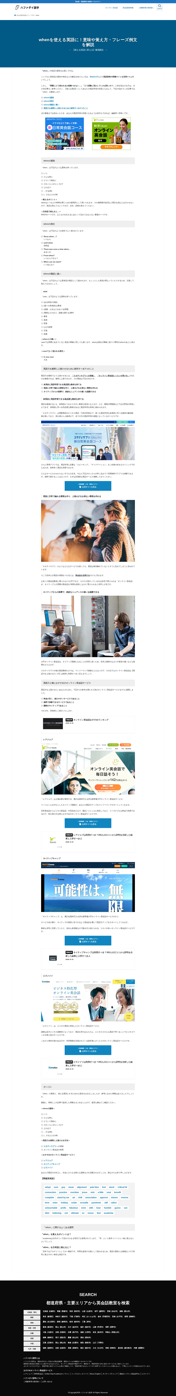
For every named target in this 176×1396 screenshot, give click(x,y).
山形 (83, 1311)
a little (100, 1192)
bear (98, 1208)
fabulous (73, 1208)
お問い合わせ (47, 1382)
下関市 (100, 1343)
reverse (124, 1197)
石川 (69, 1327)
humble (107, 1208)
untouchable (51, 1208)
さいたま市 (91, 1316)
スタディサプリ (50, 1146)
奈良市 (100, 1332)
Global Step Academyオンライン (57, 1374)
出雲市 (75, 1343)
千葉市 (76, 1316)
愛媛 (69, 1337)
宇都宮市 (106, 1316)
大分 (94, 1348)
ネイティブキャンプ (52, 1164)
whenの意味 (49, 97)
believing (56, 1213)
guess (118, 1208)
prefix (63, 1208)
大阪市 (50, 1332)
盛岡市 (101, 1311)
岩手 (96, 1311)
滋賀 (82, 1332)
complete (49, 1197)
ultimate (75, 1213)
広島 (44, 1343)
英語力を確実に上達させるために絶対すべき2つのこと (66, 108)
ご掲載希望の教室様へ (146, 8)
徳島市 (50, 1337)
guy (63, 1187)
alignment (82, 1187)
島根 (69, 1343)
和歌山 (107, 1332)
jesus (84, 1192)
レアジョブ (48, 1160)
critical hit (122, 1187)
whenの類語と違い (51, 105)
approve (104, 1197)
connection (50, 1192)
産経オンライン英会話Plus (130, 1374)
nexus (91, 1213)
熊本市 (87, 1348)
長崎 (69, 1348)
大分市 (100, 1348)
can (125, 1208)
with (91, 1208)
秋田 (71, 1311)
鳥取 (82, 1343)
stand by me (63, 1197)
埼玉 (83, 1316)
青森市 (64, 1311)
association (91, 1197)
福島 (121, 1311)
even (83, 1208)
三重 (83, 1322)
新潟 (44, 1327)
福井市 (87, 1327)
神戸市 (75, 1332)
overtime (74, 1192)
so (83, 1213)
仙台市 (114, 1311)
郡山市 (126, 1311)
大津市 (87, 1332)
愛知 (44, 1322)
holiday (64, 1203)
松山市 (75, 1337)
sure (56, 1187)
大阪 (44, 1332)
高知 (82, 1337)
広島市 (50, 1343)
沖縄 (135, 1348)
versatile (84, 1203)
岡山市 (62, 1343)
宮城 (108, 1311)
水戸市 (119, 1316)
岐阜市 (76, 1322)
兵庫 (69, 1332)
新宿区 (50, 1316)
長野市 (112, 1327)
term (47, 1203)
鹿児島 (120, 1348)
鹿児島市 (127, 1348)
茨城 (113, 1316)
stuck (111, 1187)
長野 (107, 1327)
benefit (117, 1192)
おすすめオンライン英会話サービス (38, 1370)
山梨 (94, 1327)
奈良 (94, 1332)
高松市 (62, 1337)
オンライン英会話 (111, 8)
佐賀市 (62, 1348)
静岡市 (64, 1322)
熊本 (82, 1348)
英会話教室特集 (128, 8)
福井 (82, 1327)
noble (74, 1203)
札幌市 (52, 1311)
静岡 (58, 1322)
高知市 (87, 1337)
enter (55, 1203)
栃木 (99, 1316)
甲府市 (100, 1327)
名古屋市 (51, 1322)
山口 (94, 1343)
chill (80, 1197)
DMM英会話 (38, 1374)
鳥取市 (87, 1343)
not (66, 1213)
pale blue (94, 1187)
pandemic (96, 1203)
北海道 (45, 1311)
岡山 (57, 1343)
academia (108, 1213)
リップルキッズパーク (79, 1374)
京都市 (62, 1332)
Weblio (93, 77)
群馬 (126, 1316)
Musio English (95, 1374)
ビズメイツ (48, 1168)
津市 (88, 1322)
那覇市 (141, 1348)
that (99, 1213)
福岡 (44, 1348)
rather (114, 1203)
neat (109, 1192)
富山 (57, 1327)
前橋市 (132, 1316)
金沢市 (75, 1327)
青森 (58, 1311)
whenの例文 (49, 101)
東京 (44, 1316)
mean (71, 1187)
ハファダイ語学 (86, 1393)
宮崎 (107, 1348)
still (106, 1203)
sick (93, 1192)
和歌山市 (115, 1332)
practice (63, 1192)
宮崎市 (112, 1348)
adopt (48, 1187)
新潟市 (50, 1327)
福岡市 (50, 1348)
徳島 (44, 1337)
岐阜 (71, 1322)
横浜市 (64, 1316)
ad (73, 1197)
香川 (57, 1337)
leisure (114, 1197)
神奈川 (57, 1316)
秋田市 (76, 1311)
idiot (47, 1213)
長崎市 (75, 1348)
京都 (57, 1332)
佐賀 (57, 1348)
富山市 (62, 1327)
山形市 (89, 1311)
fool (104, 1187)
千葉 (71, 1316)
